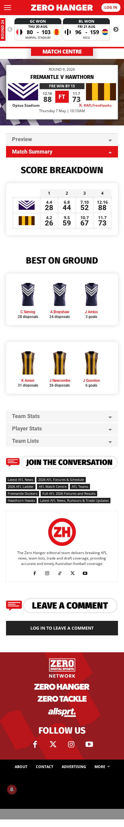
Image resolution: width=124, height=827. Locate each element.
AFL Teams (80, 486)
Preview (22, 139)
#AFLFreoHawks (97, 105)
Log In (110, 7)
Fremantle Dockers (22, 493)
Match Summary (32, 151)
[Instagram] (49, 573)
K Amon (27, 380)
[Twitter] (52, 744)
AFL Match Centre (53, 486)
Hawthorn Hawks (21, 500)
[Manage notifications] (12, 789)
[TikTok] (62, 573)
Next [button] (116, 30)
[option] (37, 29)
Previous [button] (10, 30)
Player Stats (27, 428)
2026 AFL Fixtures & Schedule (61, 479)
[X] (75, 573)
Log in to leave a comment (62, 628)
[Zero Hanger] (62, 8)
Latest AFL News (20, 479)
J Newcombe (59, 380)
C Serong (27, 312)
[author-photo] (62, 546)
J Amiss (91, 312)
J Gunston (91, 380)
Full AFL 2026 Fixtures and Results (68, 493)
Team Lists (25, 441)
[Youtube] (87, 573)
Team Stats (26, 416)
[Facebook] (37, 573)
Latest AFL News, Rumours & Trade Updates (74, 500)
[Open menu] (7, 7)
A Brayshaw (59, 312)
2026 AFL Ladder (21, 486)
